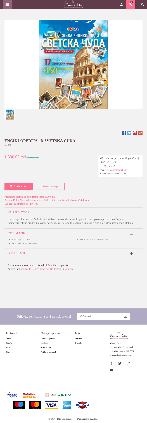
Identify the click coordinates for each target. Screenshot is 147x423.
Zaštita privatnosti (48, 352)
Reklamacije (56, 269)
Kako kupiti (46, 347)
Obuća (9, 343)
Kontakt (78, 343)
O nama (78, 338)
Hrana (8, 347)
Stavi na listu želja (50, 186)
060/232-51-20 (108, 161)
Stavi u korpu (20, 186)
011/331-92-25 (108, 166)
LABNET (94, 419)
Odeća (8, 338)
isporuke (69, 269)
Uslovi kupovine (48, 338)
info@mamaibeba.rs (117, 170)
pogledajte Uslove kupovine (35, 269)
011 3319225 (129, 351)
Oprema (9, 352)
